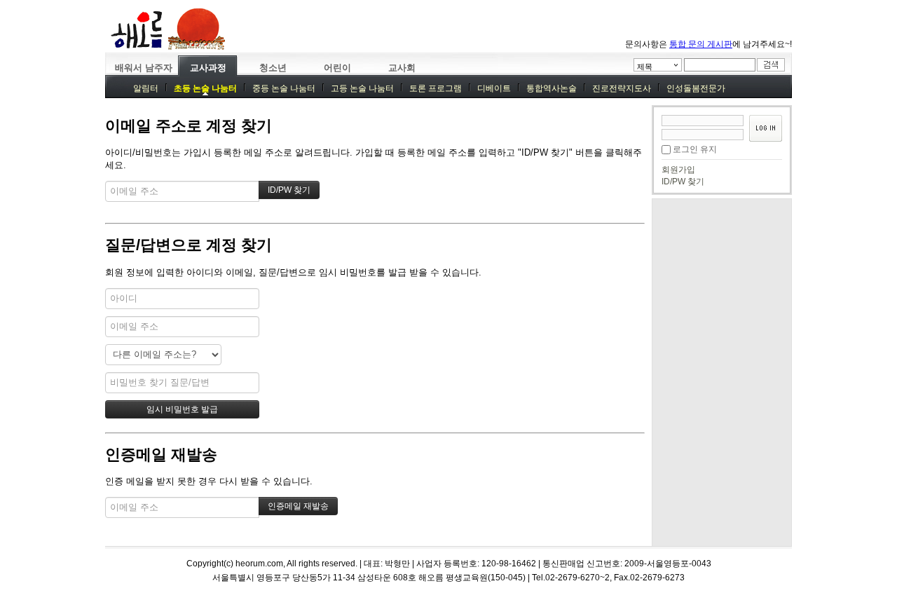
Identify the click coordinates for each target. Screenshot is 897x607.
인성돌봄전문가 (695, 88)
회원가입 (678, 170)
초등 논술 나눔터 (205, 88)
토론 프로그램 (435, 88)
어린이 (337, 67)
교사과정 (208, 67)
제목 (644, 66)
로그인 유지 (695, 149)
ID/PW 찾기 (683, 181)
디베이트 (494, 88)
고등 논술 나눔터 (362, 88)
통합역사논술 (551, 88)
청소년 (273, 67)
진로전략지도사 (621, 88)
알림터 (145, 88)
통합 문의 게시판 (700, 44)
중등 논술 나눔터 (283, 88)
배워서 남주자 (143, 67)
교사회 (402, 67)
